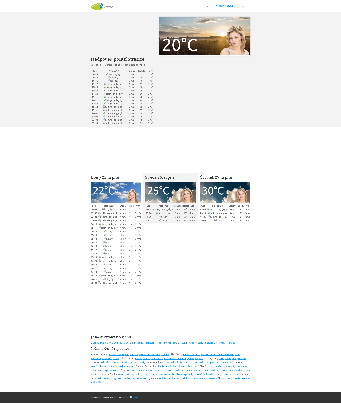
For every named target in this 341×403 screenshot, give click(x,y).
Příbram (225, 374)
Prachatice (96, 358)
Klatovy (221, 366)
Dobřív (140, 343)
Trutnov (165, 354)
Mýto (191, 343)
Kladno (137, 374)
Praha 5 (223, 370)
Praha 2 (198, 370)
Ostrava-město (223, 362)
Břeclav (146, 358)
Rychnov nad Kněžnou (149, 354)
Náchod (134, 354)
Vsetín (94, 382)
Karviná (193, 362)
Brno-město (157, 358)
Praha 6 (231, 370)
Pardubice (171, 366)
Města (244, 6)
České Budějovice (191, 354)
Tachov (116, 370)
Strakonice (107, 358)
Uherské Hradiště (241, 378)
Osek (200, 343)
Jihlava (177, 378)
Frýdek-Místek (181, 362)
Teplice (127, 378)
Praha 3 (206, 370)
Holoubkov (151, 343)
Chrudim (161, 366)
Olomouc (103, 366)
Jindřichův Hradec (225, 354)
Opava (212, 362)
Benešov (121, 374)
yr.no (128, 397)
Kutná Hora (153, 374)
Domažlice (212, 366)
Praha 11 (150, 370)
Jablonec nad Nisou (120, 362)
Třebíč (195, 378)
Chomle (129, 343)
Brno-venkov (170, 358)
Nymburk (188, 374)
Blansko (138, 358)
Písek (237, 354)
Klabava (181, 343)
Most (120, 378)
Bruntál (170, 362)
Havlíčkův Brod (165, 378)
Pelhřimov (186, 378)
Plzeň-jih (230, 366)
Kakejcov (172, 343)
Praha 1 (132, 370)
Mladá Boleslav (175, 374)
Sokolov (242, 358)
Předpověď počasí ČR (226, 6)
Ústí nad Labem (139, 378)
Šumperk (130, 366)
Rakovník (234, 374)
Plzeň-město (241, 366)
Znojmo (198, 358)
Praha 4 (214, 370)
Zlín (99, 382)
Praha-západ (214, 374)
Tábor (116, 358)
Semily (142, 362)
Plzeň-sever (96, 370)
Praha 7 (239, 370)
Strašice (209, 343)
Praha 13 (169, 370)
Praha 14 (179, 370)
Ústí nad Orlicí (192, 366)
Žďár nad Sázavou (208, 378)
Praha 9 (96, 374)
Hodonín (181, 358)
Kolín (144, 374)
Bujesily (107, 343)
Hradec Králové (116, 354)
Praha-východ (200, 374)
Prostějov (120, 366)
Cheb (221, 358)
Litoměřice (104, 378)
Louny (113, 378)
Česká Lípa (105, 362)
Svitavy (180, 366)
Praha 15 (189, 370)
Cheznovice (119, 343)
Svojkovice (219, 343)
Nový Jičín (203, 362)
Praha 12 (160, 370)
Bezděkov (97, 343)
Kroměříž (227, 378)
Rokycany (107, 370)
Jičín (127, 354)
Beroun (129, 374)
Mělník (164, 374)
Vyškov (190, 358)
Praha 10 (141, 370)
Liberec (134, 362)
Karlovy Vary (231, 358)
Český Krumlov (208, 354)
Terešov (231, 343)
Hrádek (161, 343)
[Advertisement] (123, 35)
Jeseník (94, 366)
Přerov (112, 366)
